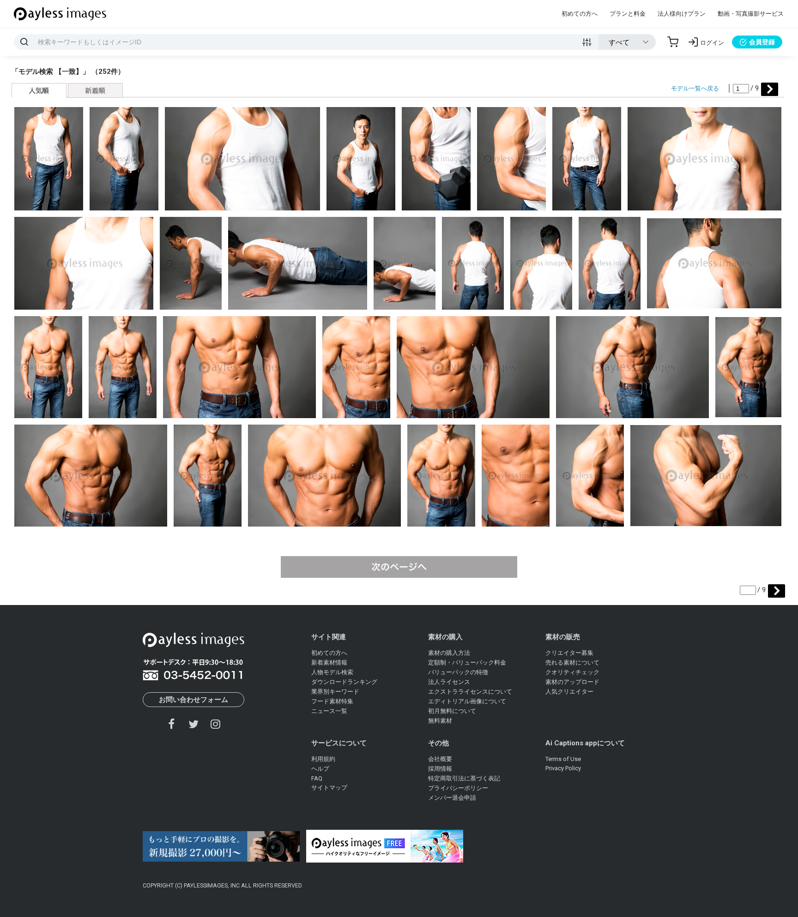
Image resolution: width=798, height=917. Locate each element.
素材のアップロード (572, 681)
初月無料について (452, 710)
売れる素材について (572, 662)
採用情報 (440, 768)
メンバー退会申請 (452, 797)
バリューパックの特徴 (458, 672)
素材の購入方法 (449, 652)
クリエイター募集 (569, 652)
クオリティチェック (572, 672)
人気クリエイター (569, 691)
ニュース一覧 (329, 710)
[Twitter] (193, 724)
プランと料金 (628, 13)
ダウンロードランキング (344, 681)
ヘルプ (320, 768)
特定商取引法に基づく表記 (464, 778)
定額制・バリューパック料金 (467, 662)
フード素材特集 (332, 701)
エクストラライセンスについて (470, 691)
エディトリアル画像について (467, 701)
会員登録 (762, 42)
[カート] (673, 42)
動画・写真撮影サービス (751, 13)
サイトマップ (329, 787)
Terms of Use (563, 758)
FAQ (316, 778)
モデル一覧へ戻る (695, 88)
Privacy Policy (563, 768)
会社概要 (440, 758)
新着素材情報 (329, 662)
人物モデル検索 (332, 672)
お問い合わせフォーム (193, 699)
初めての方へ (580, 13)
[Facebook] (171, 724)
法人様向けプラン (682, 13)
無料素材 (440, 720)
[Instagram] (215, 724)
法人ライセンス (449, 681)
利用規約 (323, 758)
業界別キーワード (335, 691)
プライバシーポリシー (458, 788)
